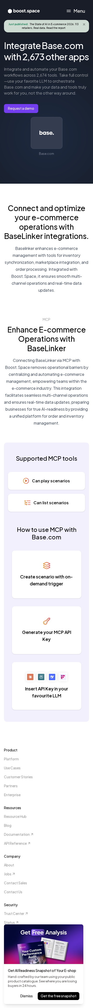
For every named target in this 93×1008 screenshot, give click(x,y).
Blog (7, 825)
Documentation (17, 834)
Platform (11, 759)
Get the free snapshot (58, 996)
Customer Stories (18, 777)
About (9, 865)
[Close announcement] (84, 24)
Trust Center (14, 913)
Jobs (7, 874)
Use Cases (12, 768)
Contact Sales (15, 883)
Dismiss (26, 996)
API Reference (15, 843)
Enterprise (12, 794)
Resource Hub (15, 816)
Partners (11, 786)
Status (9, 922)
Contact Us (13, 892)
